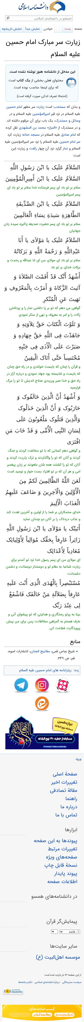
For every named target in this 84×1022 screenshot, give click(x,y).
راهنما (71, 799)
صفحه (78, 28)
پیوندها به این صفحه (55, 841)
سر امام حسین (70, 142)
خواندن (47, 28)
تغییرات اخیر (64, 782)
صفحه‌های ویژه (61, 857)
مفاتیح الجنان (40, 651)
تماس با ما (66, 815)
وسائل (75, 120)
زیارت (40, 107)
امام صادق (68, 135)
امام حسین (14, 107)
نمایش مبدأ (32, 28)
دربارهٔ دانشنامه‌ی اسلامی (47, 982)
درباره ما (68, 807)
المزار (52, 127)
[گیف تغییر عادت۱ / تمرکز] (42, 1013)
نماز (65, 148)
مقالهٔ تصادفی (63, 790)
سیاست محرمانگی (71, 982)
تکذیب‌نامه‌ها (25, 982)
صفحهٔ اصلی (65, 774)
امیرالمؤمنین (41, 114)
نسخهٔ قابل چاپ (60, 865)
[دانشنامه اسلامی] (42, 7)
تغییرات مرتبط (62, 849)
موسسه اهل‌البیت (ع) (58, 957)
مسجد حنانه (31, 135)
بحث (67, 28)
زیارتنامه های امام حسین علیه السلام (45, 670)
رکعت (33, 148)
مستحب (59, 107)
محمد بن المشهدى (32, 127)
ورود (78, 759)
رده (76, 670)
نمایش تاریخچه (12, 28)
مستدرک (61, 120)
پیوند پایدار (65, 873)
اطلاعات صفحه (62, 882)
